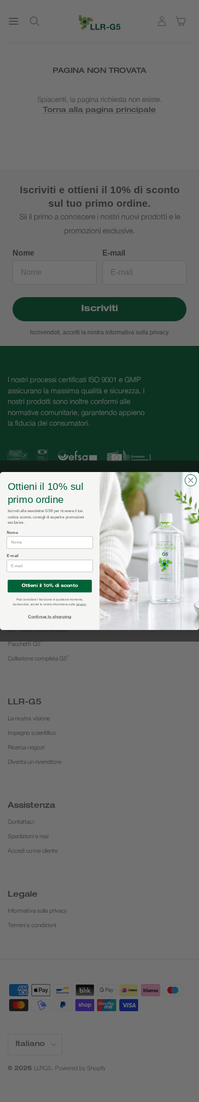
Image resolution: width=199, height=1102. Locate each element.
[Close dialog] (191, 480)
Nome (12, 532)
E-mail (13, 556)
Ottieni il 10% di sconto (50, 586)
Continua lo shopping (49, 617)
